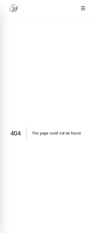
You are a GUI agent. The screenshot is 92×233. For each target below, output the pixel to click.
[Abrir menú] (83, 8)
